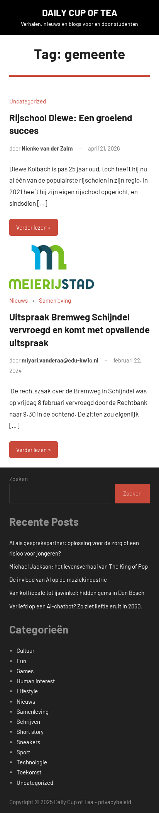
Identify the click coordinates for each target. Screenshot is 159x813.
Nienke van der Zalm (47, 148)
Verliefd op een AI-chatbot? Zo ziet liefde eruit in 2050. (75, 606)
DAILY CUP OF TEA (79, 12)
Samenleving (55, 300)
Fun (21, 660)
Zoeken (18, 478)
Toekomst (29, 772)
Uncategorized (27, 101)
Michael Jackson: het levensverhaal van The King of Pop (78, 566)
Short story (30, 731)
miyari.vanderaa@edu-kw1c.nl (60, 360)
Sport (23, 752)
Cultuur (25, 650)
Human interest (36, 681)
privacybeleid (114, 801)
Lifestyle (27, 691)
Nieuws (18, 300)
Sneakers (28, 741)
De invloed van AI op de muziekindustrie (58, 579)
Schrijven (28, 721)
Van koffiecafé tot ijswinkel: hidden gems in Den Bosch (76, 592)
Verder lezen (31, 227)
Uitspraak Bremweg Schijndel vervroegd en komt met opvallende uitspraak (79, 329)
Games (25, 670)
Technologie (32, 762)
